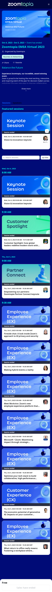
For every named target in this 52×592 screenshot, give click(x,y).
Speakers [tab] (17, 102)
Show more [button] (26, 89)
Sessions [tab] (6, 102)
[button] (17, 62)
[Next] (47, 131)
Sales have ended (26, 587)
